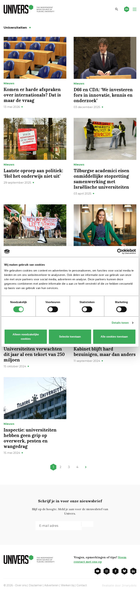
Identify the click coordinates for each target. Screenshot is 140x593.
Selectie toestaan (70, 336)
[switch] (53, 309)
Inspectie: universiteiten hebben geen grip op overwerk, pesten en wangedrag (30, 438)
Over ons (21, 585)
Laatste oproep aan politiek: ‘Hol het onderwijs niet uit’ (33, 173)
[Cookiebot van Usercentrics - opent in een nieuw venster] (120, 251)
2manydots (129, 585)
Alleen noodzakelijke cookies (26, 336)
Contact (82, 585)
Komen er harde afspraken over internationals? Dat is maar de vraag (32, 95)
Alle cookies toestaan (114, 336)
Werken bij (67, 585)
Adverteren (51, 585)
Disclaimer (35, 585)
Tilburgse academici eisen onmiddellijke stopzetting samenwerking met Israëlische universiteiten (101, 179)
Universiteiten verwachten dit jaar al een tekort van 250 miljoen (34, 354)
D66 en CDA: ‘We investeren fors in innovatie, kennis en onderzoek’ (103, 95)
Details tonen (120, 322)
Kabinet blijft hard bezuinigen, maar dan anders (105, 351)
